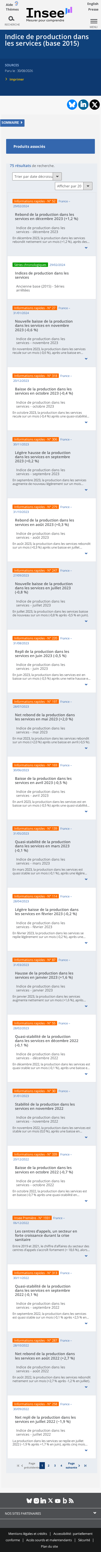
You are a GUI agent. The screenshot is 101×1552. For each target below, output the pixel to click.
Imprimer (17, 79)
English (93, 3)
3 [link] (55, 1465)
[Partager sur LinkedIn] (83, 104)
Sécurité (84, 1540)
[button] (86, 247)
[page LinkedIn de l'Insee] (43, 1502)
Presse (93, 9)
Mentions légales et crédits (27, 1533)
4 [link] (61, 1465)
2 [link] (48, 1465)
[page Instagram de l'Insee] (36, 1502)
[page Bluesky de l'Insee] (29, 1502)
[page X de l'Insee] (51, 1502)
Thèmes (12, 9)
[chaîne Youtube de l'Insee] (58, 1502)
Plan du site (49, 1546)
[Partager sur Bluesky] (71, 104)
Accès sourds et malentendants (49, 1540)
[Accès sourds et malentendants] (16, 4)
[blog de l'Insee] (65, 1502)
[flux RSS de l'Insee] (72, 1502)
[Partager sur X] (95, 105)
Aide (9, 4)
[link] (73, 1465)
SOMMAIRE (10, 122)
